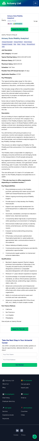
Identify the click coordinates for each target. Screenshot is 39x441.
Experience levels (8, 415)
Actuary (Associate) (7, 42)
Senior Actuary (28, 42)
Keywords (5, 418)
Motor (18, 44)
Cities (23, 415)
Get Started (19, 365)
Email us (23, 398)
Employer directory (8, 401)
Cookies (16, 435)
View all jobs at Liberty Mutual (11, 321)
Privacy (23, 435)
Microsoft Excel (31, 44)
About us (5, 384)
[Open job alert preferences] (34, 437)
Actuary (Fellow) (18, 42)
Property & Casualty (7, 44)
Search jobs (25, 388)
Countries (24, 411)
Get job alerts (25, 384)
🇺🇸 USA (10, 23)
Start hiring (6, 398)
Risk (15, 44)
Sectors (5, 411)
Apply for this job (18, 29)
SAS (3, 46)
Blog (3, 387)
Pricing (23, 44)
